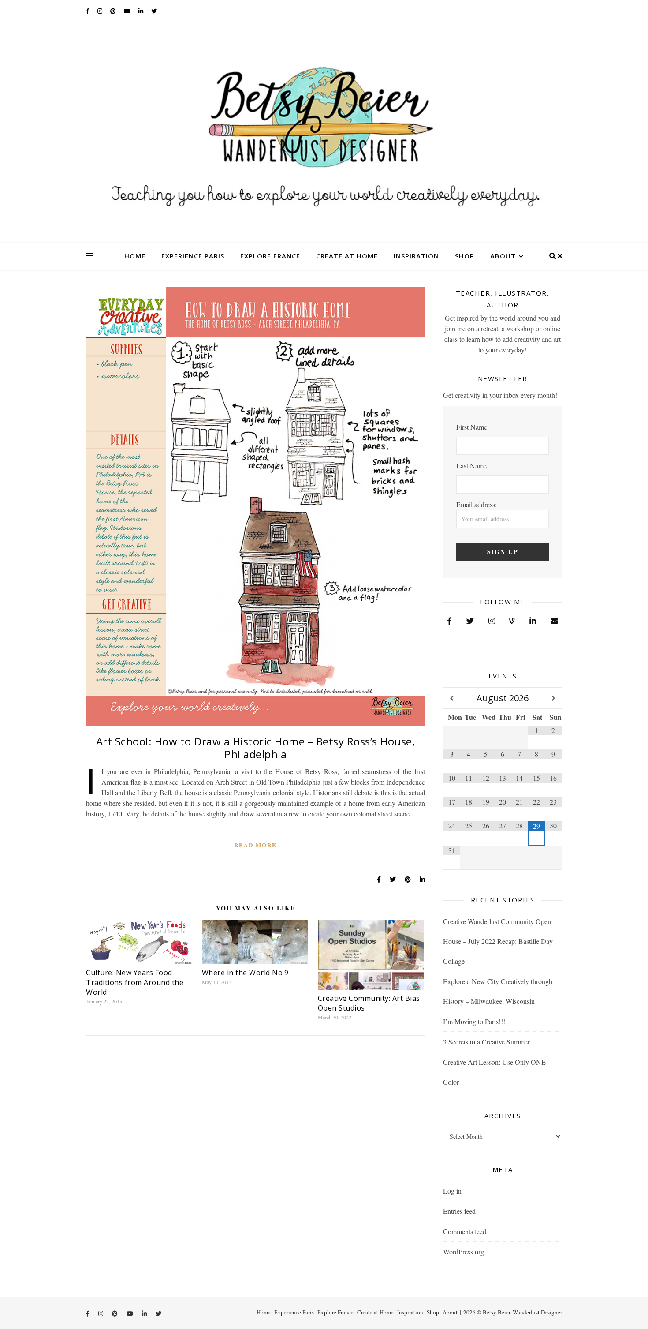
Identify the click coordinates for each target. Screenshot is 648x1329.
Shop (464, 255)
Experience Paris (192, 255)
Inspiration (416, 255)
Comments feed (464, 1231)
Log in (452, 1190)
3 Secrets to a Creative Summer (486, 1041)
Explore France (270, 255)
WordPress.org (463, 1251)
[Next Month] (553, 698)
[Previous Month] (451, 698)
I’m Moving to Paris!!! (474, 1021)
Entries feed (459, 1211)
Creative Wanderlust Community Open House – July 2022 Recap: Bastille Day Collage (498, 941)
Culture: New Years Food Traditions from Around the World (134, 982)
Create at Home (347, 255)
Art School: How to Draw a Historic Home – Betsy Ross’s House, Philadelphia (255, 747)
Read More (255, 845)
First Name (471, 426)
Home (134, 255)
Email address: (476, 504)
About (503, 255)
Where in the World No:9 (245, 972)
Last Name (471, 465)
